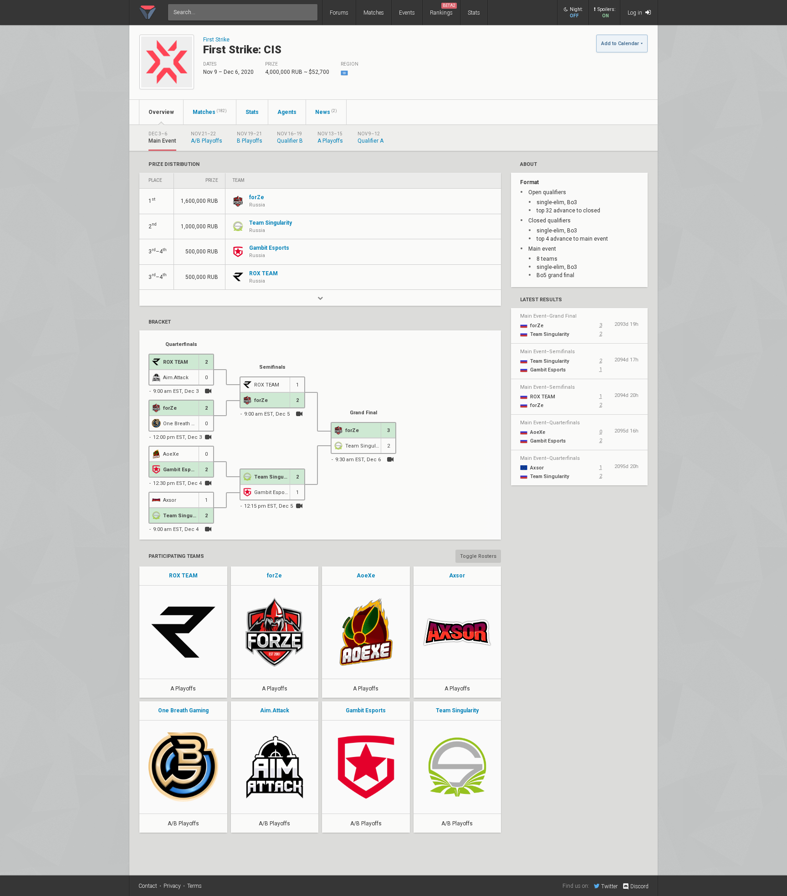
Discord (639, 886)
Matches (373, 13)
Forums (339, 13)
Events (407, 13)
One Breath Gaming (183, 710)
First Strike (216, 39)
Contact (147, 886)
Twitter (609, 886)
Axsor (457, 575)
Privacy (172, 886)
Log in (636, 13)
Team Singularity (457, 710)
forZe (274, 575)
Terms (194, 886)
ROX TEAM (183, 575)
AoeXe (366, 575)
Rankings (442, 9)
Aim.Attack (274, 710)
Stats (474, 13)
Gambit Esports (366, 710)
